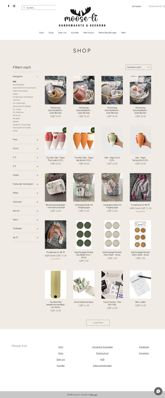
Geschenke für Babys (22, 106)
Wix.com (93, 394)
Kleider (16, 121)
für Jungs (17, 109)
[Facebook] (8, 6)
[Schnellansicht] (55, 90)
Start (60, 347)
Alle (14, 81)
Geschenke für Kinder (22, 127)
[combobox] (138, 67)
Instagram (144, 353)
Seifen (15, 94)
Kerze (15, 131)
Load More (98, 322)
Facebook (144, 347)
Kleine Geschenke (20, 91)
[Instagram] (14, 6)
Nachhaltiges (18, 84)
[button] (157, 6)
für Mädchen (18, 112)
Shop (60, 353)
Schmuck (17, 115)
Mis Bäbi (16, 118)
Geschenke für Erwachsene (24, 88)
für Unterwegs (19, 103)
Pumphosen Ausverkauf (23, 97)
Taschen (16, 100)
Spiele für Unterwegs (22, 124)
